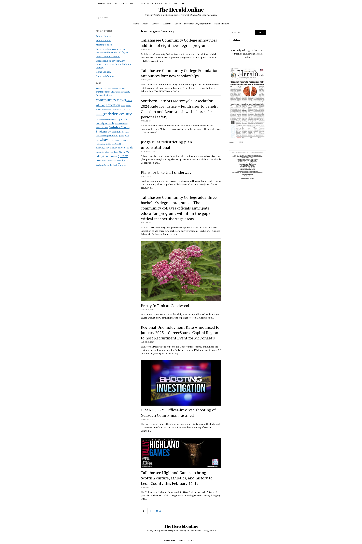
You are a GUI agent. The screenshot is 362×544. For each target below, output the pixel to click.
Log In (178, 23)
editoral (100, 105)
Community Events (105, 95)
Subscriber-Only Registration (197, 23)
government (114, 131)
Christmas (115, 92)
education (113, 105)
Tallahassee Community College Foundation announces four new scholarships (179, 73)
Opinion (104, 156)
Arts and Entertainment (108, 88)
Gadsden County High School (107, 119)
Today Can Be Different (108, 56)
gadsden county (117, 114)
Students (100, 165)
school (119, 160)
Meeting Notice (104, 44)
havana (107, 139)
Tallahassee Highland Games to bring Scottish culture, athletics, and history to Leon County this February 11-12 (177, 478)
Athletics (121, 89)
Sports (124, 160)
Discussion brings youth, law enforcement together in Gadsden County (113, 64)
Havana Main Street (116, 144)
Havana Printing (221, 23)
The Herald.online (181, 9)
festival (128, 106)
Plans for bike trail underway (166, 172)
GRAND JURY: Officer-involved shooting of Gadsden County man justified (178, 412)
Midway (122, 152)
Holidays (100, 147)
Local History (114, 152)
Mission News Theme (172, 540)
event (123, 105)
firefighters (100, 109)
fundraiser (107, 109)
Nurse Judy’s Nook (105, 76)
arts (97, 88)
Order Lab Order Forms (175, 4)
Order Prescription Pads (152, 4)
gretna (121, 135)
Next (158, 511)
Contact (125, 4)
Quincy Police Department (106, 160)
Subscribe (134, 4)
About (116, 4)
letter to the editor (102, 152)
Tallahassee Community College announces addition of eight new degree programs (179, 42)
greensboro (112, 135)
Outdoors (113, 156)
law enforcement (115, 147)
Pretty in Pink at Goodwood (165, 305)
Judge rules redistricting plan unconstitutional (166, 144)
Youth (122, 164)
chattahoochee (103, 91)
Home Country (103, 71)
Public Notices (103, 36)
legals (129, 147)
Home (109, 4)
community (125, 92)
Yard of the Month (110, 165)
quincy (123, 156)
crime (129, 100)
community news (111, 99)
